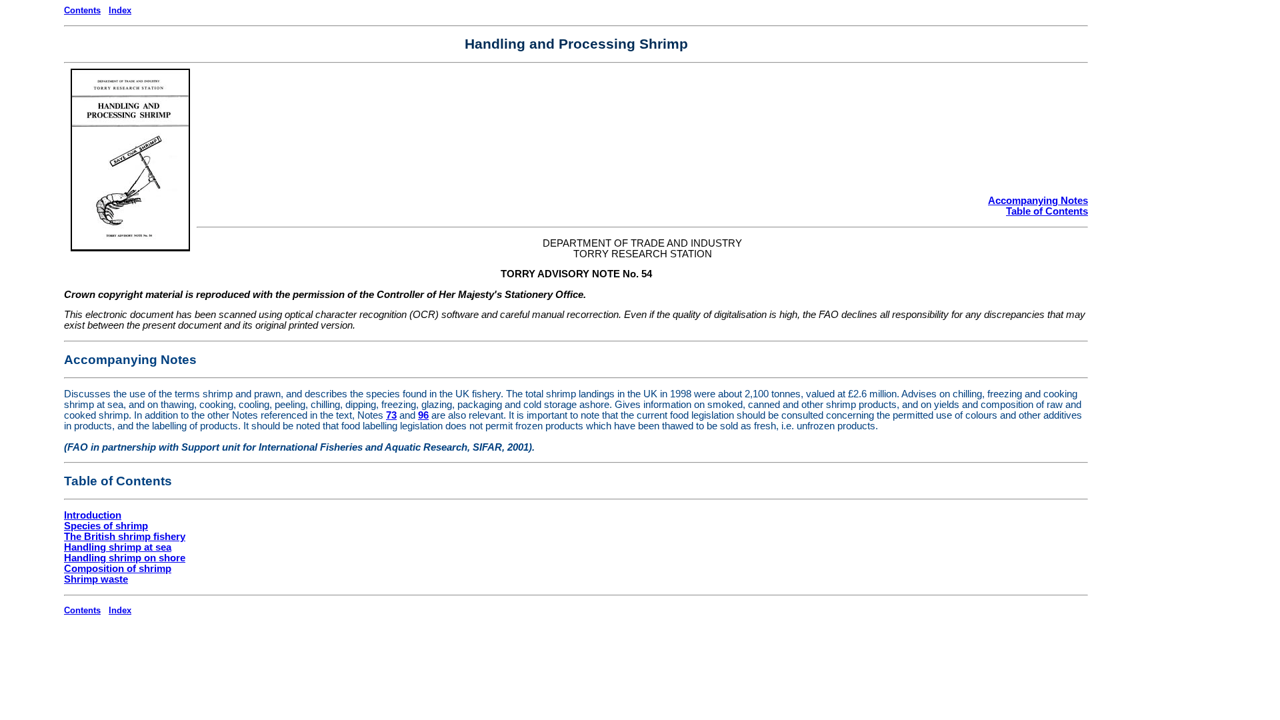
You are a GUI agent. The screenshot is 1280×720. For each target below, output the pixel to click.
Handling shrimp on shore (124, 558)
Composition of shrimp (117, 568)
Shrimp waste (96, 579)
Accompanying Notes (1038, 200)
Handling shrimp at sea (117, 547)
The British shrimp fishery (124, 536)
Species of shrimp (106, 526)
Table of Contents (1047, 211)
